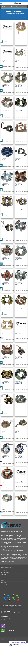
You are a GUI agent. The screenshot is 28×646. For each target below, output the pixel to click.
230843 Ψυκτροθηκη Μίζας (5, 482)
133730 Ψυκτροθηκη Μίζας (18, 160)
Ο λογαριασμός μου (5, 584)
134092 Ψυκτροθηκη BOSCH (18, 185)
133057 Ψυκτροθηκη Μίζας (18, 111)
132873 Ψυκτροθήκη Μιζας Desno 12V (18, 86)
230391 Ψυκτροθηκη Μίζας (18, 432)
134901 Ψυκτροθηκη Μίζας (5, 284)
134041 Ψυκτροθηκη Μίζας (5, 185)
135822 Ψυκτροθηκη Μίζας (18, 309)
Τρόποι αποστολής (5, 572)
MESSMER (3, 509)
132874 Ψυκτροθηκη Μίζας (5, 111)
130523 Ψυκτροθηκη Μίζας (18, 36)
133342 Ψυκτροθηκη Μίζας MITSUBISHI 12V (6, 135)
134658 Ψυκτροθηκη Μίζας (18, 210)
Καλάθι (2, 578)
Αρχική (5, 13)
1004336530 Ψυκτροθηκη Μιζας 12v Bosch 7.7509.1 (6, 36)
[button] (1, 3)
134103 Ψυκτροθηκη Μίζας (5, 210)
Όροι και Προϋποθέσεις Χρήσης (7, 567)
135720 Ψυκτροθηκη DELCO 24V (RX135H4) (6, 309)
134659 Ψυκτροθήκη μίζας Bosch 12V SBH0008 (6, 234)
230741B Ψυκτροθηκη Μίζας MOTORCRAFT (19, 457)
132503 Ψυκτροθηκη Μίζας (5, 86)
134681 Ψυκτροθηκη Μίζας (5, 259)
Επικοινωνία (3, 574)
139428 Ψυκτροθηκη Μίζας (5, 407)
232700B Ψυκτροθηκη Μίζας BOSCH (19, 506)
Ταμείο (2, 580)
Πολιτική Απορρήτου (5, 569)
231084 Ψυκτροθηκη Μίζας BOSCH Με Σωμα (19, 482)
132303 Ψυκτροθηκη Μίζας (18, 61)
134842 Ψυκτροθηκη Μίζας (18, 259)
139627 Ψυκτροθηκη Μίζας (18, 407)
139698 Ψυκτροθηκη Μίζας (5, 432)
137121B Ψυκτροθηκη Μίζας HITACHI (19, 333)
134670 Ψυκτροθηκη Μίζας (18, 234)
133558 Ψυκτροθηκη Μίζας (18, 135)
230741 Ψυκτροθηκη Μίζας (5, 457)
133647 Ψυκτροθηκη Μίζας (5, 160)
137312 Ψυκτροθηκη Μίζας (5, 358)
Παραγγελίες (3, 582)
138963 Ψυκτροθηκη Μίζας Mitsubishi (18, 383)
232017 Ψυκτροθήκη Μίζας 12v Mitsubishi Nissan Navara (5, 507)
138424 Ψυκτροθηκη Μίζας (5, 383)
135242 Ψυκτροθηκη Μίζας (18, 284)
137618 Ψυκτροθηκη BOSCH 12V (18, 358)
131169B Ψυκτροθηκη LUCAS (5, 61)
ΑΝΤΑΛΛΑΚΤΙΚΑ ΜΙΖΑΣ (11, 13)
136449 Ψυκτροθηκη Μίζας (5, 333)
